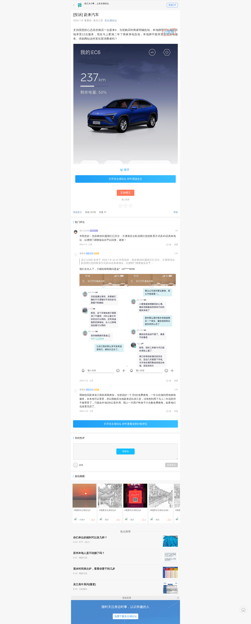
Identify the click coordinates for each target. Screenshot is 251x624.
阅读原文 (77, 212)
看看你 (82, 253)
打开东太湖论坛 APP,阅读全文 (125, 179)
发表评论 (171, 465)
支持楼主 (125, 192)
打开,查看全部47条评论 (125, 424)
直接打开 (172, 5)
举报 (175, 212)
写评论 (125, 451)
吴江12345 (84, 231)
